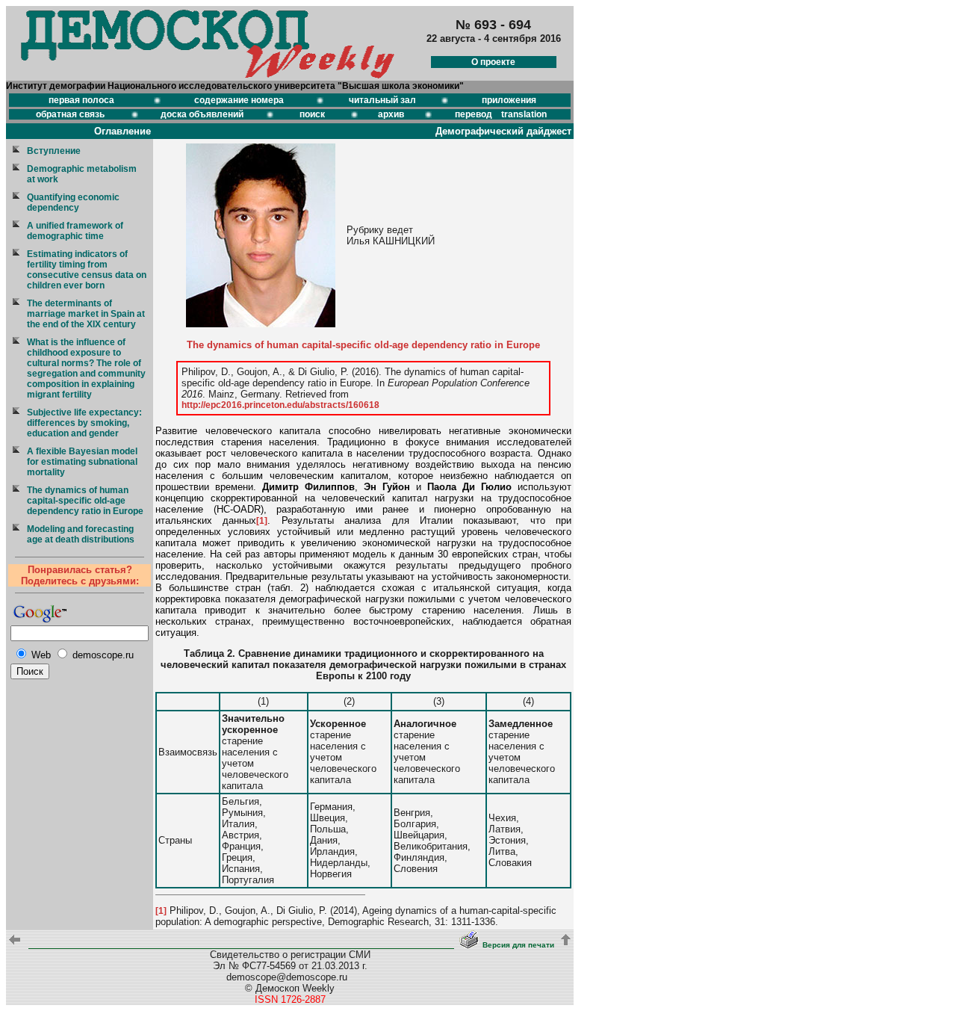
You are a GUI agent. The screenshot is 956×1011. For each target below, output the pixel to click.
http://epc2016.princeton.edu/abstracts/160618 (280, 405)
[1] (261, 521)
